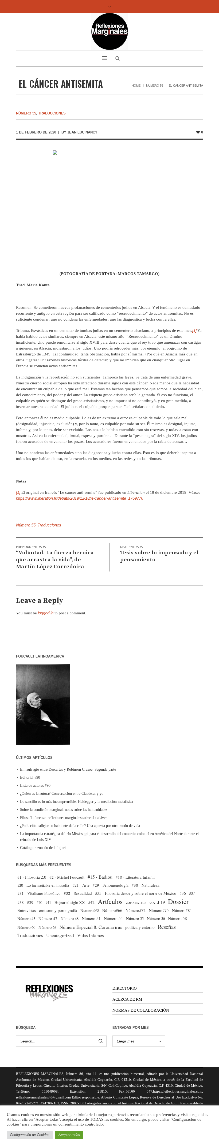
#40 (39, 902)
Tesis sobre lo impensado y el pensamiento (159, 556)
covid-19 (157, 902)
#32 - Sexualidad (78, 893)
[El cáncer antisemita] (109, 207)
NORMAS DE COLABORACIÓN (140, 1010)
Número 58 (177, 918)
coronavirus (136, 902)
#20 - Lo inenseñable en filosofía (43, 885)
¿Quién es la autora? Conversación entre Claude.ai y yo (61, 794)
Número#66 (112, 910)
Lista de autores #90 (35, 786)
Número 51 (91, 918)
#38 (20, 902)
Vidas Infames (90, 935)
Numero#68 (89, 910)
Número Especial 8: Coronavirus (91, 927)
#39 (30, 902)
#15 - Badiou (100, 877)
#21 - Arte (80, 885)
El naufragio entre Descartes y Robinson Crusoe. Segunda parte (68, 769)
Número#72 (136, 910)
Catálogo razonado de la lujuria (43, 848)
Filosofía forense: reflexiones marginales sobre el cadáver (63, 818)
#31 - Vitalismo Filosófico (39, 893)
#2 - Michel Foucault (66, 877)
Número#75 (159, 910)
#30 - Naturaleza (145, 885)
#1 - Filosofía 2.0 (31, 877)
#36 (182, 893)
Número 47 (47, 918)
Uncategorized (60, 935)
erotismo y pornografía (58, 910)
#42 (91, 902)
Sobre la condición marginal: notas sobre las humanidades (63, 810)
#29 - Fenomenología (110, 885)
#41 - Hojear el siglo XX (65, 902)
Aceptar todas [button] (69, 1135)
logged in (45, 613)
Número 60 (26, 927)
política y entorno (140, 927)
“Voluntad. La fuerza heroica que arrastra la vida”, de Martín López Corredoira (55, 559)
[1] (194, 330)
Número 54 (113, 918)
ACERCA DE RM (127, 999)
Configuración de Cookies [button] (29, 1135)
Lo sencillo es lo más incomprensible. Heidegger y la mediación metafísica (76, 802)
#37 (192, 893)
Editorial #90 (30, 777)
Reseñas (167, 926)
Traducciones (52, 113)
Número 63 (47, 927)
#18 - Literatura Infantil (135, 877)
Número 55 (154, 85)
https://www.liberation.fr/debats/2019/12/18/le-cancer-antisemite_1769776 (79, 498)
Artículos (110, 901)
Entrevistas (26, 910)
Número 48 (70, 918)
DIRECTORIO (124, 988)
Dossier (178, 901)
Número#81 (182, 910)
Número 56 (156, 918)
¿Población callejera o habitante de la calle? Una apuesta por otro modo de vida (80, 826)
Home (136, 85)
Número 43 (26, 918)
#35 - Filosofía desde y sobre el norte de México (135, 893)
